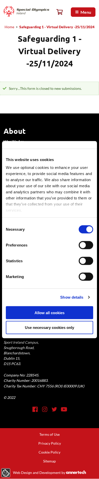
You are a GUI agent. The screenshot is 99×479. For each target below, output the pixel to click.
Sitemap (49, 461)
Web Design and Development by (48, 472)
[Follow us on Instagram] (45, 409)
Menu (85, 12)
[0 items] (59, 12)
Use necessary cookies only (49, 327)
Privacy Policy (49, 443)
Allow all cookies (49, 312)
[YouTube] (64, 409)
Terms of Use (49, 434)
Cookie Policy (49, 452)
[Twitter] (54, 409)
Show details (71, 297)
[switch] (86, 245)
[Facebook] (35, 409)
